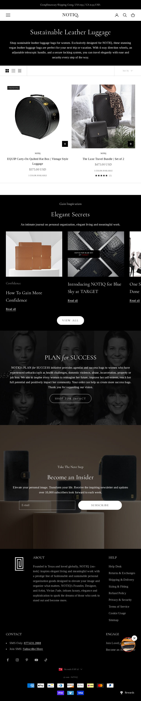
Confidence (13, 283)
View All (70, 320)
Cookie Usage (117, 613)
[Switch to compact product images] (19, 71)
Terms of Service (119, 606)
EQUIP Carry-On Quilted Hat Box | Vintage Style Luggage (37, 161)
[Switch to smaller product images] (13, 71)
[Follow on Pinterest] (27, 660)
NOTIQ (38, 153)
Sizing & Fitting (118, 586)
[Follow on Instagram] (17, 660)
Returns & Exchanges (122, 573)
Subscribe (100, 505)
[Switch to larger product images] (7, 71)
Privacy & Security (120, 599)
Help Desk (115, 566)
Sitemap (113, 620)
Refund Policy (117, 593)
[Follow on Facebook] (8, 660)
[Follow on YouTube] (36, 660)
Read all (11, 309)
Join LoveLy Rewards (119, 643)
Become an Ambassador (120, 649)
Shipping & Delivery (121, 579)
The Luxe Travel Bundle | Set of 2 (103, 158)
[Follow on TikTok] (46, 660)
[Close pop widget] (134, 638)
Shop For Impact (70, 398)
